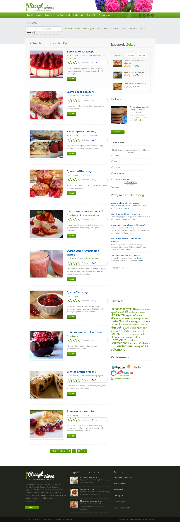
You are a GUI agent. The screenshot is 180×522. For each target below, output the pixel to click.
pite (87, 415)
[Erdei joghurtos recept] (46, 398)
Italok (124, 29)
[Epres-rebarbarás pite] (46, 438)
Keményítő (139, 331)
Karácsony (126, 330)
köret (121, 334)
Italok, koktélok (119, 173)
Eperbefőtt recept (78, 292)
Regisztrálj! (91, 15)
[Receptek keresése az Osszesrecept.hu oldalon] (121, 379)
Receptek (48, 15)
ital (89, 259)
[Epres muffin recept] (46, 197)
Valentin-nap (71, 58)
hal (136, 325)
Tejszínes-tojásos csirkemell (135, 83)
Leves (135, 29)
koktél (115, 334)
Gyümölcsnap (129, 325)
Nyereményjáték (120, 502)
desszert (89, 56)
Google (152, 15)
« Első (54, 451)
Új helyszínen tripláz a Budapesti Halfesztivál (128, 225)
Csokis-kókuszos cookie (140, 107)
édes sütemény (91, 136)
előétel (114, 318)
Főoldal (30, 15)
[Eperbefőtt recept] (46, 318)
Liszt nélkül (134, 334)
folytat (126, 208)
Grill (118, 29)
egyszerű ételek (135, 315)
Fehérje (137, 318)
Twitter (144, 15)
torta (104, 56)
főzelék (147, 318)
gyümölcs (117, 324)
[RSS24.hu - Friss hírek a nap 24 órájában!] (134, 369)
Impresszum (32, 507)
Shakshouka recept (87, 489)
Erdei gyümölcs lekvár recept (85, 332)
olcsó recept (118, 337)
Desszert (99, 29)
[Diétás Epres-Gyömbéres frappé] (46, 277)
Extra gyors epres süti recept (85, 211)
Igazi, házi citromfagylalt (134, 72)
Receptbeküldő (104, 15)
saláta (137, 337)
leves (126, 334)
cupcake (142, 312)
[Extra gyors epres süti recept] (46, 237)
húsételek (127, 327)
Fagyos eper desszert (80, 91)
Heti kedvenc (117, 132)
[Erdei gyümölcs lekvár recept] (46, 358)
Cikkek (39, 15)
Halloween (142, 325)
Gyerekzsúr (127, 321)
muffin (88, 175)
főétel (114, 321)
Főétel (113, 29)
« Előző (62, 451)
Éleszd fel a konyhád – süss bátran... (125, 203)
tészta (137, 343)
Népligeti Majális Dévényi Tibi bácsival (125, 214)
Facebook (140, 15)
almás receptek (141, 309)
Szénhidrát (130, 340)
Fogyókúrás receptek (121, 179)
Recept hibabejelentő (122, 508)
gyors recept (142, 321)
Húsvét (116, 327)
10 (79, 451)
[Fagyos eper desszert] (46, 118)
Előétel (106, 29)
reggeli (130, 337)
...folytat (140, 120)
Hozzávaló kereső (72, 29)
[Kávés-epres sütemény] (46, 158)
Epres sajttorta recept (80, 51)
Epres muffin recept (80, 171)
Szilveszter (118, 339)
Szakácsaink (78, 15)
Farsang (129, 318)
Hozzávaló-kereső (63, 15)
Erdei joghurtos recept (81, 371)
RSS (148, 15)
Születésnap (97, 56)
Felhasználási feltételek (123, 478)
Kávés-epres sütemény (81, 131)
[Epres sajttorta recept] (46, 78)
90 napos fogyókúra (123, 309)
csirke (124, 312)
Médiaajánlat (118, 496)
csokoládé (134, 312)
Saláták (142, 29)
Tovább (71, 79)
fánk (143, 318)
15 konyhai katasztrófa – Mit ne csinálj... (126, 255)
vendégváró (124, 346)
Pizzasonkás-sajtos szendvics (91, 501)
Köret (130, 29)
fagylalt (121, 318)
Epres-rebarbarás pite (80, 411)
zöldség (137, 347)
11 (84, 451)
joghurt (100, 376)
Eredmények (130, 185)
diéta (85, 259)
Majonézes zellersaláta (88, 477)
